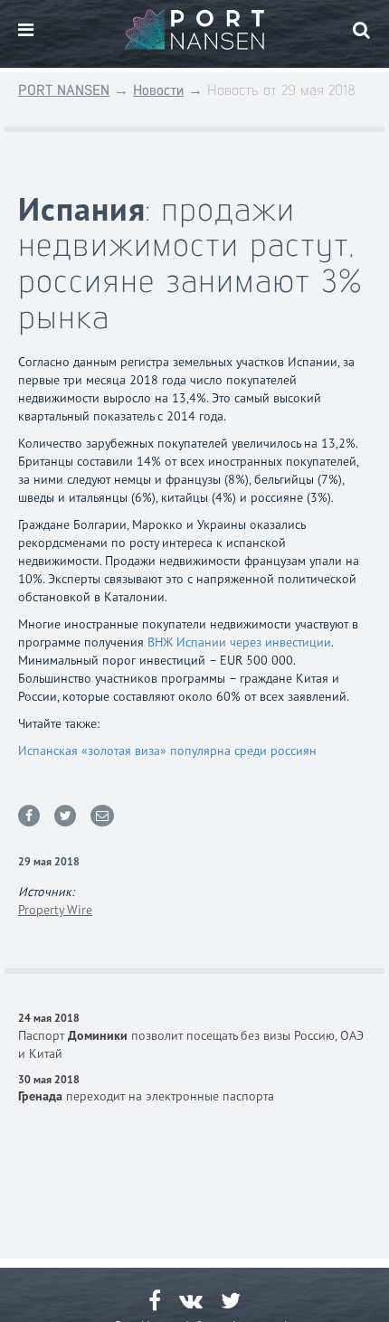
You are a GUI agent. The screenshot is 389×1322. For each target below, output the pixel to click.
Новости (158, 90)
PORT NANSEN (63, 90)
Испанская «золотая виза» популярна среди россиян (167, 750)
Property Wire (55, 910)
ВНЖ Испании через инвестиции (239, 642)
